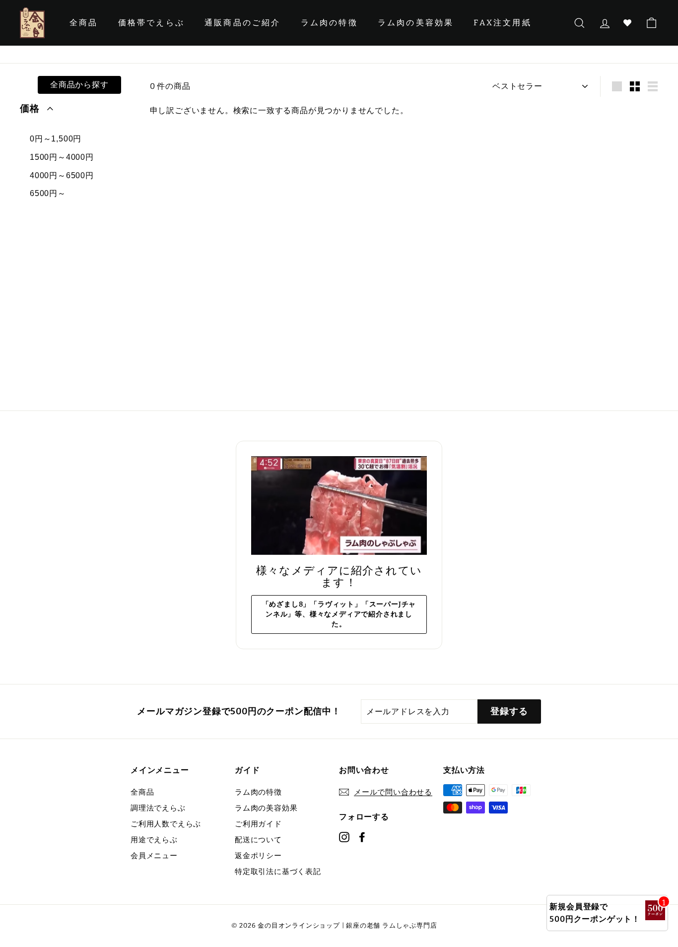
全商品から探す (79, 84)
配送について (258, 839)
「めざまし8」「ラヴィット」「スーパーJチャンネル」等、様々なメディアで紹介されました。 (339, 614)
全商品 (83, 22)
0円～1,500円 (55, 139)
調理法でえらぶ (158, 808)
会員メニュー (154, 855)
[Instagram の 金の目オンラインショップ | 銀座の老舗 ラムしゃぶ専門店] (344, 836)
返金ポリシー (258, 855)
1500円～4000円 (62, 157)
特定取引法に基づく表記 (278, 871)
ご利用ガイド (258, 823)
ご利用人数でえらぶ (166, 823)
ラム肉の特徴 (329, 22)
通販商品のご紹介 (242, 22)
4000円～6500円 (62, 175)
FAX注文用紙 (502, 22)
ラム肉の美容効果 (416, 22)
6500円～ (48, 193)
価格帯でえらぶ (151, 22)
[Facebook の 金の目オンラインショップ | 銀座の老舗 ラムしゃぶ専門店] (362, 836)
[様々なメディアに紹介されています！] (338, 505)
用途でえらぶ (154, 839)
